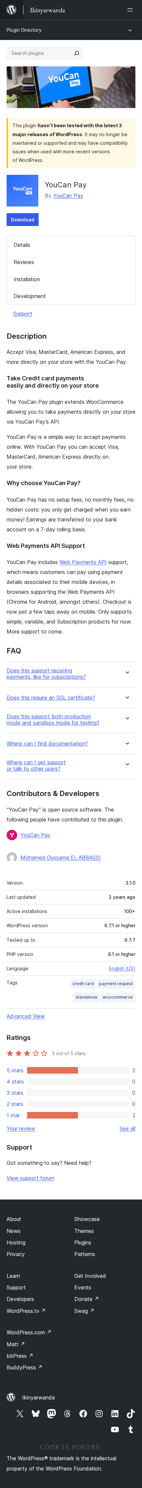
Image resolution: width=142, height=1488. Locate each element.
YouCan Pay (68, 195)
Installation (27, 279)
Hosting (16, 1242)
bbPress (20, 1356)
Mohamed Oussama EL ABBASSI (60, 857)
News (13, 1231)
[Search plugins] (76, 53)
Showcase (87, 1219)
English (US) (122, 968)
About (14, 1219)
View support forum (30, 1178)
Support (22, 313)
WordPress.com (29, 1332)
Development (30, 296)
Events (82, 1287)
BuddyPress (25, 1367)
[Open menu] (131, 10)
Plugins (82, 1242)
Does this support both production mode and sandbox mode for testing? (53, 719)
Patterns (84, 1254)
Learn (13, 1276)
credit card (83, 983)
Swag (84, 1311)
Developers (20, 1299)
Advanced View (26, 1016)
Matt (16, 1344)
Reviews (24, 262)
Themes (84, 1231)
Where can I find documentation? (47, 744)
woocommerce (118, 997)
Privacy (16, 1254)
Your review (21, 1128)
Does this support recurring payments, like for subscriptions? (46, 674)
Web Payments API (83, 562)
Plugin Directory (24, 30)
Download (22, 219)
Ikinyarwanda (38, 1397)
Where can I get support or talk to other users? (36, 765)
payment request (116, 983)
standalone (86, 997)
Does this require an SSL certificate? (51, 698)
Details (22, 245)
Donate (86, 1299)
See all (127, 1128)
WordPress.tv (26, 1311)
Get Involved (90, 1276)
